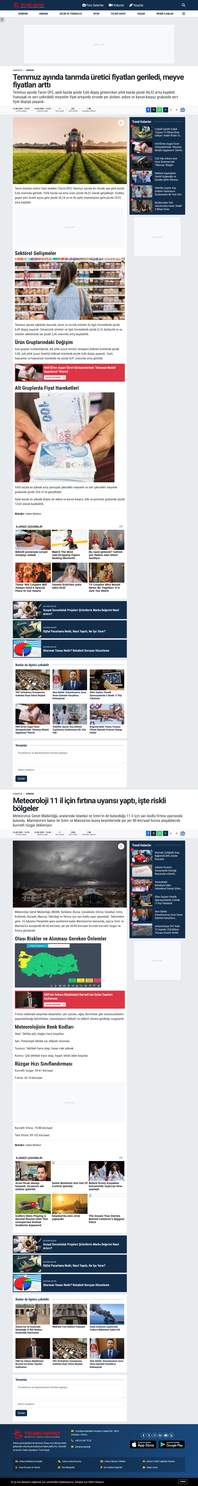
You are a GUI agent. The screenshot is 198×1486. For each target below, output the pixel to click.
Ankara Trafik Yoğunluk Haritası (160, 1461)
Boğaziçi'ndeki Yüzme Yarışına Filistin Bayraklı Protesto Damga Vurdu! (106, 729)
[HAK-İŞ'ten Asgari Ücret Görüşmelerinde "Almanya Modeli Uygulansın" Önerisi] (32, 713)
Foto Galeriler (95, 5)
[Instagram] (154, 1435)
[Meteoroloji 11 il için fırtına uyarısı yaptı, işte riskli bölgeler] (70, 874)
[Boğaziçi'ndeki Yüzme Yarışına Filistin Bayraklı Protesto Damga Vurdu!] (107, 713)
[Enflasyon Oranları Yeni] (70, 288)
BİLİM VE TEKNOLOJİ (71, 13)
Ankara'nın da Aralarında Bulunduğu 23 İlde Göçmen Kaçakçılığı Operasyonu (28, 1329)
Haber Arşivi (152, 1467)
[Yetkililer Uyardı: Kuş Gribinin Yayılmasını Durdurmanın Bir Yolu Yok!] (70, 713)
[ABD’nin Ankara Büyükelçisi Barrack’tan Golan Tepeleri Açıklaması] (32, 1348)
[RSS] (171, 1435)
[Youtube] (165, 1435)
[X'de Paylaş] (153, 109)
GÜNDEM (23, 13)
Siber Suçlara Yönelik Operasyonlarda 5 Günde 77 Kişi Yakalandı (106, 695)
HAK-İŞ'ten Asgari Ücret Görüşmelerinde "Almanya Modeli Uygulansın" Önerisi (32, 729)
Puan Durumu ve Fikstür (29, 1467)
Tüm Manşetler (68, 1467)
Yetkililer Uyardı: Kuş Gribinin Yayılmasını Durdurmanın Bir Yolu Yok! (69, 729)
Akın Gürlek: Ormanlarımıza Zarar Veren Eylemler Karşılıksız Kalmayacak (69, 695)
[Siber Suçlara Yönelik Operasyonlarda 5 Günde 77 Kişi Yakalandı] (107, 679)
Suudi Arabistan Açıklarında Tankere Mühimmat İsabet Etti (105, 1328)
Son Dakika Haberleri (113, 1467)
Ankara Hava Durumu (71, 1461)
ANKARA (43, 13)
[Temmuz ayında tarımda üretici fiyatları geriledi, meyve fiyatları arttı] (70, 150)
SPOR (96, 13)
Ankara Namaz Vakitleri (115, 1461)
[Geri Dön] (2, 19)
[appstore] (143, 1444)
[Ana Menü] (183, 13)
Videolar (118, 5)
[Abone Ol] (182, 110)
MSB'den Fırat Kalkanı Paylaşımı (69, 1326)
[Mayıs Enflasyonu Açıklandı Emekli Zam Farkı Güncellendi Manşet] (64, 437)
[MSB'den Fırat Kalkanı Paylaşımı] (70, 1313)
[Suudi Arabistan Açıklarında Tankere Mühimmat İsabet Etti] (107, 1313)
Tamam (182, 1482)
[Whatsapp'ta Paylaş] (159, 109)
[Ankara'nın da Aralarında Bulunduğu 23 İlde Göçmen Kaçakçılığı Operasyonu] (32, 1313)
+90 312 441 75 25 (83, 1440)
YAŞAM (141, 13)
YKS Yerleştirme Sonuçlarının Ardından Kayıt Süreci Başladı (30, 694)
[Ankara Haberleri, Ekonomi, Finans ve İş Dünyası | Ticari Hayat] (28, 5)
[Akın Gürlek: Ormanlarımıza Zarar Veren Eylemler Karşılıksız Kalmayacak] (70, 679)
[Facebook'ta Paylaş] (148, 109)
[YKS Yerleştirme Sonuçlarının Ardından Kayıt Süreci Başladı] (32, 679)
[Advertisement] (99, 44)
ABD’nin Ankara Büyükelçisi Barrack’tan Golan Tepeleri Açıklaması (29, 1363)
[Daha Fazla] (165, 109)
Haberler (17, 70)
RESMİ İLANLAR (165, 13)
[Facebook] (143, 1435)
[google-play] (171, 1444)
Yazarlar (138, 5)
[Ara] (183, 5)
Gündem (30, 70)
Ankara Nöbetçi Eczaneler (31, 1461)
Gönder (21, 778)
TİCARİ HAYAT (118, 13)
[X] (149, 1435)
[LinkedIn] (160, 1435)
